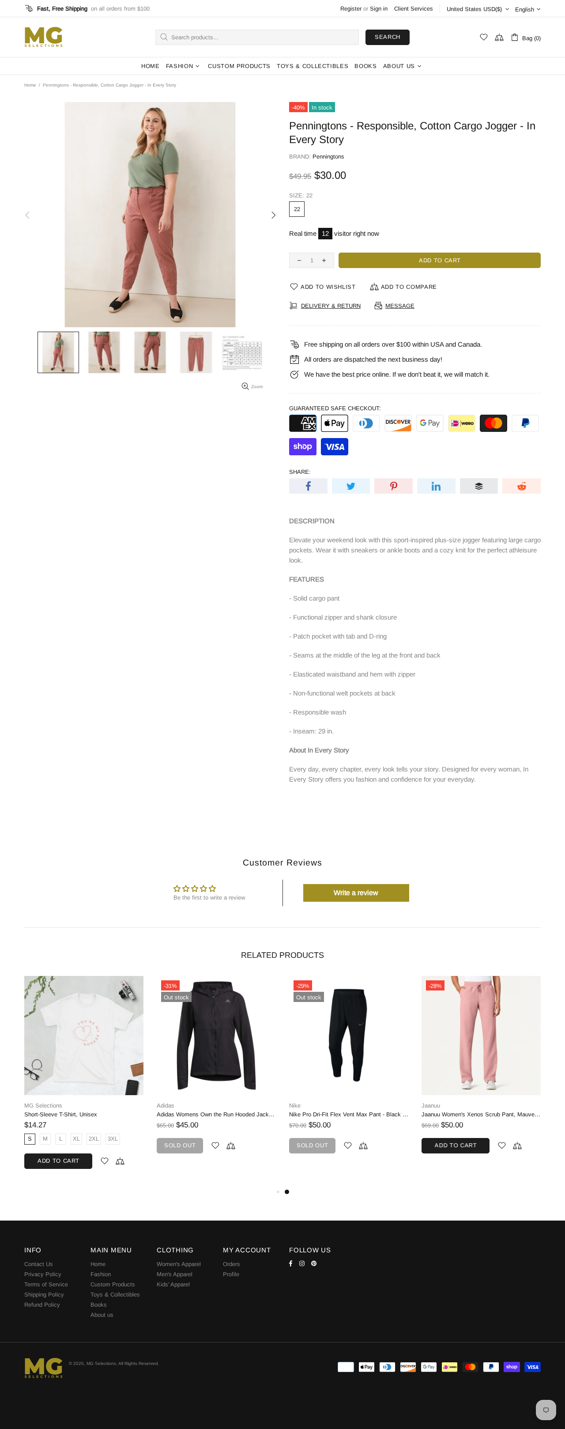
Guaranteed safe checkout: (335, 408)
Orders (231, 1264)
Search (387, 37)
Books (98, 1304)
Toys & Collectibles (115, 1294)
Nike (98, 1105)
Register (351, 8)
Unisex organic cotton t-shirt (393, 1114)
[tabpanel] (152, 1073)
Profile (231, 1274)
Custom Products (112, 1284)
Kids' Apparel (173, 1284)
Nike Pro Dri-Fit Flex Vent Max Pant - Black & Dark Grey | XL (151, 1114)
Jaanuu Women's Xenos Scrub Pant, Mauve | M (284, 1114)
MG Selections (43, 37)
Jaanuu (234, 1105)
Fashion (100, 1274)
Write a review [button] (356, 892)
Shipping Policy (44, 1294)
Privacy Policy (42, 1274)
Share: (300, 472)
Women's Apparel (179, 1264)
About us (101, 1315)
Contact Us (38, 1264)
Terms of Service (46, 1284)
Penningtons (328, 156)
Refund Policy (42, 1304)
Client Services (413, 8)
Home (30, 85)
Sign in (379, 8)
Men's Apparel (174, 1274)
